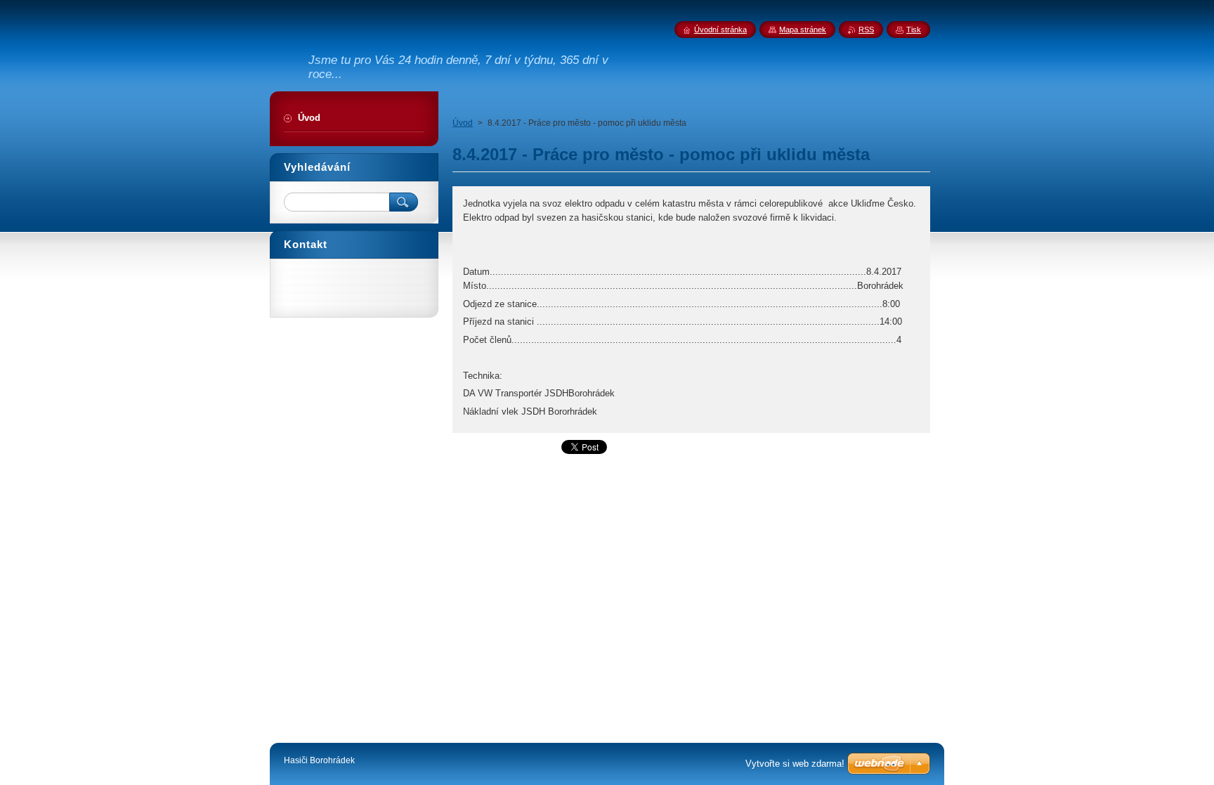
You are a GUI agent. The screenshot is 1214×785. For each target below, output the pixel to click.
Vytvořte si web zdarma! (794, 763)
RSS (866, 29)
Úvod (462, 123)
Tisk (913, 29)
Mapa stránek (802, 29)
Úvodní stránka (720, 29)
